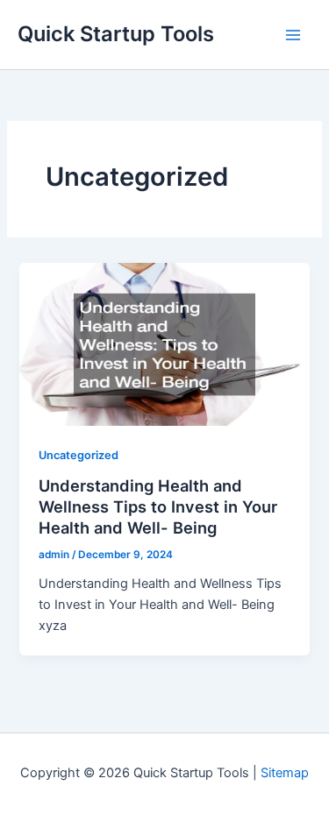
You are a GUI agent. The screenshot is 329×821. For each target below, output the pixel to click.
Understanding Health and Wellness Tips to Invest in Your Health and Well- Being (158, 506)
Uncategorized (78, 455)
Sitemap (285, 773)
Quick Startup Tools (116, 33)
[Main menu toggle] (293, 35)
